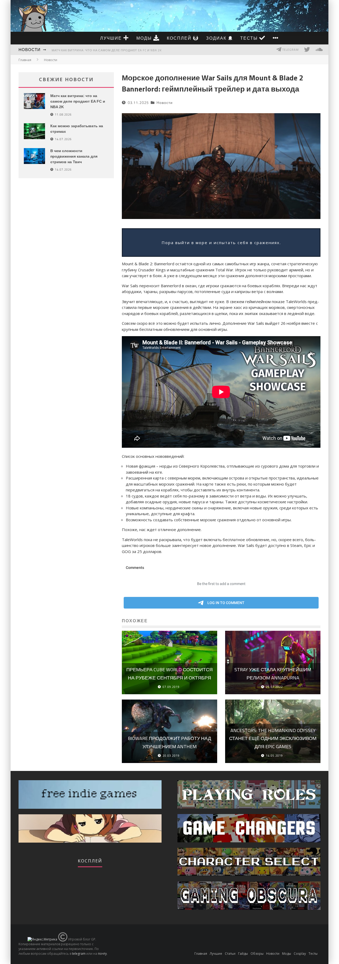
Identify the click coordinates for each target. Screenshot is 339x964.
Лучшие (111, 38)
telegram (79, 953)
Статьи (230, 953)
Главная (25, 60)
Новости (30, 50)
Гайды (243, 953)
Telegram (290, 50)
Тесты (249, 38)
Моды (144, 38)
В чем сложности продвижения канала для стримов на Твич (73, 156)
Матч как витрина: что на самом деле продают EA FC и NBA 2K (107, 50)
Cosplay (300, 953)
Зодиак (217, 38)
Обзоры (257, 953)
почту (102, 953)
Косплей (180, 38)
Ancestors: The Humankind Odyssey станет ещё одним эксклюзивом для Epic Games (272, 738)
